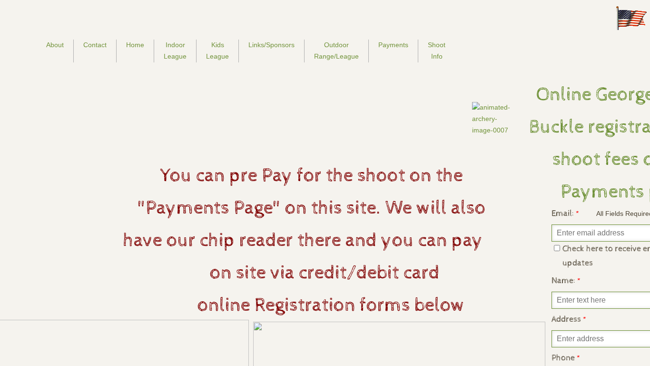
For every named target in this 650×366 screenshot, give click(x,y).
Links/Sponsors (271, 45)
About (55, 45)
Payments (393, 45)
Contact (95, 45)
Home (135, 45)
